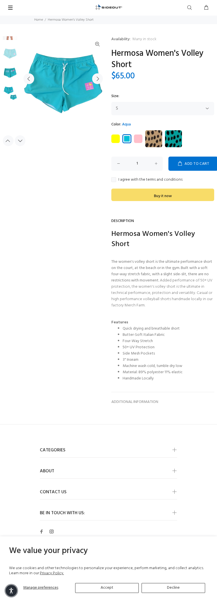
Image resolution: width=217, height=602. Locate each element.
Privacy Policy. (52, 573)
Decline (173, 587)
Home (38, 20)
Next (97, 78)
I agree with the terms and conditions (150, 180)
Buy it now (163, 196)
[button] (11, 590)
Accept (107, 587)
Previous (28, 78)
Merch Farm (135, 305)
